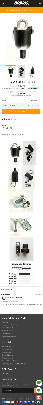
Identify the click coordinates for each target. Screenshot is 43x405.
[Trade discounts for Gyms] (21, 12)
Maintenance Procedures (10, 325)
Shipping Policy (7, 349)
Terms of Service (7, 331)
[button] (6, 119)
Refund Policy (6, 352)
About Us (5, 322)
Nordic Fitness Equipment (14, 399)
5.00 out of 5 (26, 268)
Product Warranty (8, 358)
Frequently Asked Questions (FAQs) (13, 364)
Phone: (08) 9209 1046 (9, 336)
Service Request (7, 328)
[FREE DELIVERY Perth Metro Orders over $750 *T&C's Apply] (21, 8)
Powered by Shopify (26, 399)
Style (4, 101)
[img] (5, 294)
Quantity (34, 101)
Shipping (14, 95)
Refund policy (6, 333)
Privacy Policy (6, 346)
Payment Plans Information (11, 361)
